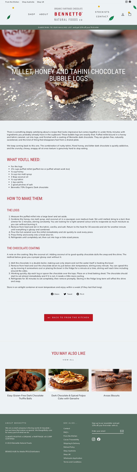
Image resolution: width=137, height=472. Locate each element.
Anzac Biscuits (111, 395)
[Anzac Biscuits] (112, 380)
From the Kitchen (12, 2)
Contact (102, 16)
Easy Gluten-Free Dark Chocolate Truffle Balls (25, 397)
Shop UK (40, 2)
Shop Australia (28, 2)
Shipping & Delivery (72, 443)
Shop (31, 14)
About (43, 14)
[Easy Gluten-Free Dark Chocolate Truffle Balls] (25, 380)
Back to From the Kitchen (70, 317)
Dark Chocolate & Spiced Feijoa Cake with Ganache (68, 397)
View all (68, 360)
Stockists (102, 12)
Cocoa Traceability (71, 439)
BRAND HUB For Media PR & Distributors (22, 451)
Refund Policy (69, 447)
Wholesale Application (73, 458)
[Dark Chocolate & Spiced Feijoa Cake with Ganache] (68, 380)
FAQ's (66, 432)
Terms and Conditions (72, 462)
